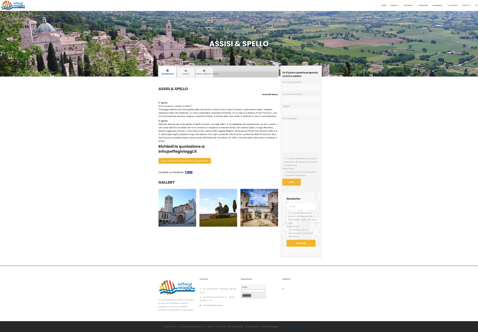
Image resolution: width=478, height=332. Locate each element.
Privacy (283, 326)
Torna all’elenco (270, 94)
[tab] (168, 72)
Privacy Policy (288, 169)
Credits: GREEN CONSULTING (301, 326)
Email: (245, 287)
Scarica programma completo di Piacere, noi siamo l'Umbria (184, 161)
